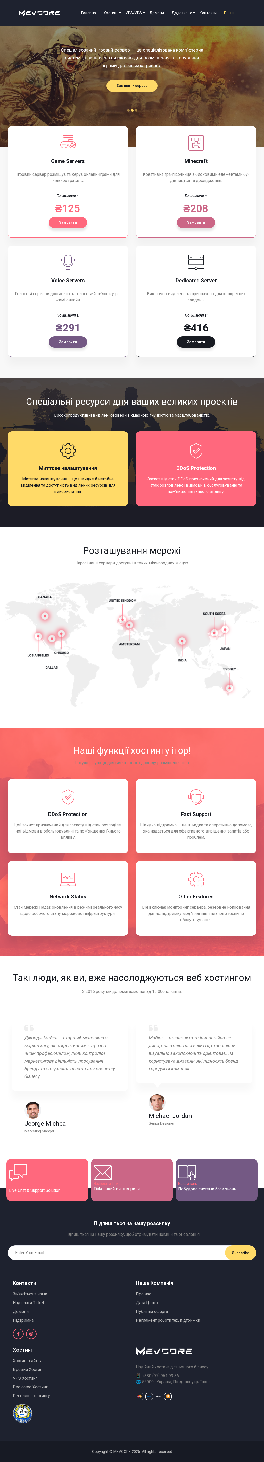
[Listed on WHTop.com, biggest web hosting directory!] (22, 1413)
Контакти (208, 13)
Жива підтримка (23, 1184)
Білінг (229, 13)
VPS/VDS (134, 13)
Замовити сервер (132, 86)
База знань (187, 1183)
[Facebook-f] (18, 1334)
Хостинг (111, 13)
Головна (88, 13)
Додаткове (182, 13)
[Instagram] (31, 1334)
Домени (157, 13)
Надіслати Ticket (108, 1183)
